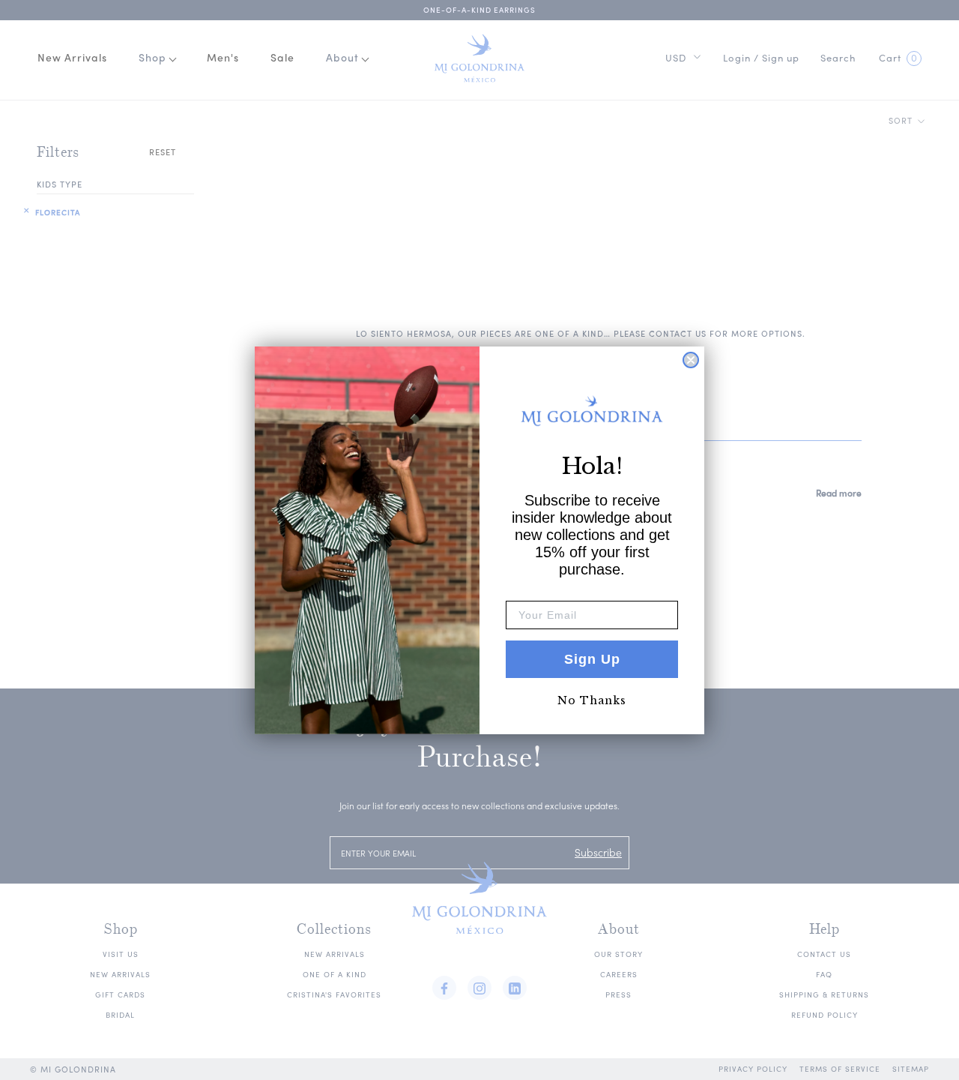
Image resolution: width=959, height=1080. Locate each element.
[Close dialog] (690, 360)
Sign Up (592, 659)
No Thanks (591, 700)
